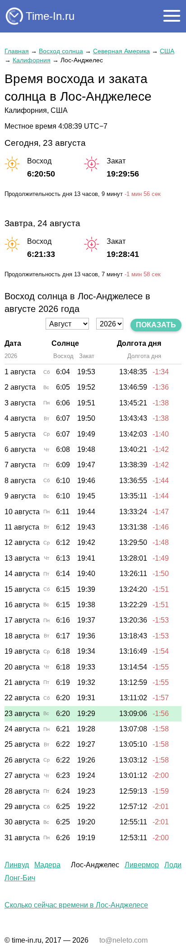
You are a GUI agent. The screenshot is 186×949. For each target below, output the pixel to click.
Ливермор (142, 865)
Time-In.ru (50, 16)
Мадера (47, 865)
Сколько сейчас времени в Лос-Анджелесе (76, 905)
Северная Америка (121, 51)
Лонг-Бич (20, 878)
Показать (156, 325)
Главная (17, 51)
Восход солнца (61, 51)
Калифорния (32, 60)
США (167, 51)
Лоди (172, 865)
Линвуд (17, 865)
